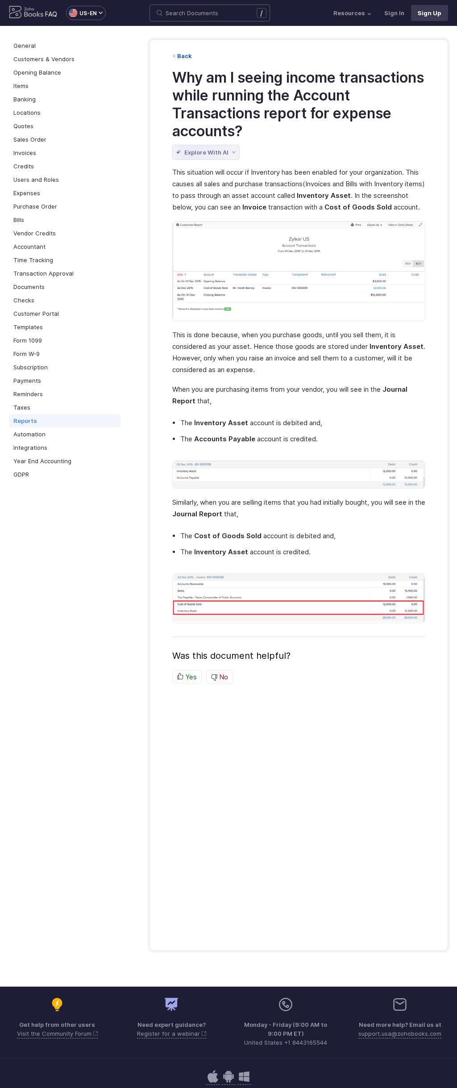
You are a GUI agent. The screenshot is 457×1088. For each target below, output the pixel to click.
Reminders (28, 394)
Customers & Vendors (44, 59)
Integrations (30, 447)
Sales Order (29, 139)
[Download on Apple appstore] (228, 1081)
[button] (81, 13)
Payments (27, 380)
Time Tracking (33, 260)
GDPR (21, 474)
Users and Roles (36, 179)
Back (184, 55)
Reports (25, 420)
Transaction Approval (43, 273)
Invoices (24, 152)
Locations (27, 112)
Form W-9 (26, 353)
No (222, 677)
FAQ (51, 14)
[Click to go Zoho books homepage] (26, 13)
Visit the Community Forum (55, 1033)
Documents (29, 286)
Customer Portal (36, 313)
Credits (23, 166)
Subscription (30, 367)
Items (21, 85)
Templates (28, 327)
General (24, 45)
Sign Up (429, 13)
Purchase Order (35, 206)
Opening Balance (37, 72)
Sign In (394, 13)
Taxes (21, 407)
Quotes (23, 126)
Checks (23, 300)
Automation (29, 434)
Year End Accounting (42, 460)
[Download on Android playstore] (213, 1081)
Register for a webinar (169, 1033)
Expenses (26, 193)
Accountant (29, 246)
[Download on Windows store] (244, 1081)
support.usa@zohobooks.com (399, 1033)
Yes (190, 677)
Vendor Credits (34, 233)
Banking (24, 99)
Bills (18, 219)
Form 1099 (27, 340)
